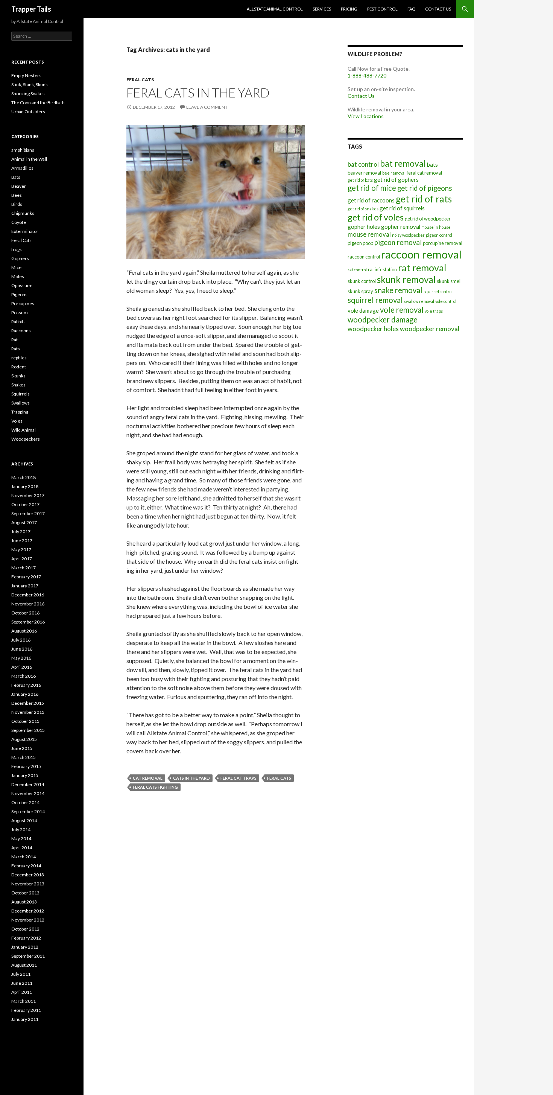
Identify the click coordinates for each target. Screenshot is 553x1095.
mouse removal (369, 234)
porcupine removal (442, 243)
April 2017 (21, 558)
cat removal (148, 778)
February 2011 (26, 1010)
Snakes (18, 385)
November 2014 (27, 793)
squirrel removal (375, 299)
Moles (17, 276)
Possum (19, 312)
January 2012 (24, 947)
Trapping (19, 412)
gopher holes (364, 226)
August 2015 (24, 739)
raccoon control (364, 257)
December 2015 (27, 703)
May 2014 (21, 838)
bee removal (394, 172)
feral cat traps (238, 778)
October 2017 (25, 504)
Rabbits (18, 321)
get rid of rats (424, 198)
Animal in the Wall (29, 159)
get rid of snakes (363, 208)
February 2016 (26, 685)
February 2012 (26, 938)
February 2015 (26, 766)
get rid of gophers (396, 179)
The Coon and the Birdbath (38, 102)
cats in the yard (191, 778)
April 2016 (21, 667)
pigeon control (439, 235)
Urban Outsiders (28, 111)
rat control (357, 269)
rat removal (422, 267)
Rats (15, 348)
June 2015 (21, 748)
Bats (15, 177)
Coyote (18, 222)
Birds (16, 204)
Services (322, 8)
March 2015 (23, 757)
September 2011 (28, 956)
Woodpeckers (25, 439)
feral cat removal (424, 173)
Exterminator (24, 231)
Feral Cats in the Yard (198, 92)
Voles (17, 421)
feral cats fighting (155, 787)
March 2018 (23, 477)
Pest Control (382, 8)
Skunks (18, 376)
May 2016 (21, 658)
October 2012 (25, 929)
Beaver (18, 186)
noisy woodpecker (408, 235)
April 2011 (21, 992)
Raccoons (21, 330)
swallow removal (419, 301)
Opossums (22, 285)
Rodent (18, 367)
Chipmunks (22, 213)
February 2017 (26, 576)
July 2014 (20, 829)
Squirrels (20, 394)
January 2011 (24, 1019)
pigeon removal (398, 242)
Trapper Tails (31, 9)
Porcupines (22, 303)
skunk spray (360, 291)
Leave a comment (207, 107)
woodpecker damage (383, 319)
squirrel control (438, 291)
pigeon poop (360, 243)
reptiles (19, 357)
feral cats (279, 778)
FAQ (411, 8)
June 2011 (21, 983)
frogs (16, 249)
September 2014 (28, 811)
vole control (445, 301)
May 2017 (21, 549)
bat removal (403, 163)
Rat (14, 339)
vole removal (402, 309)
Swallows (20, 403)
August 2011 (24, 965)
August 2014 (24, 820)
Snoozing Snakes (28, 93)
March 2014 (23, 856)
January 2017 (24, 586)
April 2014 (21, 847)
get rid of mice (372, 187)
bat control (363, 164)
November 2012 (27, 920)
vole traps (434, 311)
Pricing (349, 8)
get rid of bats (360, 180)
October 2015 (25, 721)
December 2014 (27, 784)
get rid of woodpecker (428, 219)
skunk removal (406, 279)
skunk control (362, 281)
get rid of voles (376, 217)
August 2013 (24, 902)
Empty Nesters (26, 75)
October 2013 (25, 893)
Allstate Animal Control (275, 8)
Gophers (20, 258)
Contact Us (438, 8)
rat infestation (382, 269)
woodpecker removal (429, 329)
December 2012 (27, 911)
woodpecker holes (373, 329)
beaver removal (364, 173)
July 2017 (20, 531)
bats (432, 164)
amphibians (22, 150)
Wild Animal (23, 430)
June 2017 (21, 540)
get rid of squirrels (402, 208)
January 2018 (24, 486)
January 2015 (24, 775)
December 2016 (27, 595)
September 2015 (28, 730)
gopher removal (400, 226)
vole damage (363, 310)
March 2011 (23, 1001)
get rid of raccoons (371, 200)
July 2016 (20, 640)
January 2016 (24, 694)
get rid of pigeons (424, 188)
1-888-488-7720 (367, 75)
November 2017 (27, 495)
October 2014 (25, 802)
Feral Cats (140, 79)
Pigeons (19, 294)
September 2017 (28, 513)
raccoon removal (421, 254)
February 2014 (26, 865)
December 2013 (27, 875)
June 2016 (21, 649)
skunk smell (449, 281)
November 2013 (27, 884)
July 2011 (20, 974)
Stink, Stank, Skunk (29, 84)
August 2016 (24, 631)
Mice (16, 267)
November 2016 (27, 604)
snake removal (398, 290)
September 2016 (28, 622)
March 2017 (23, 567)
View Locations (366, 116)
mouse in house (436, 227)
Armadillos (22, 168)
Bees (16, 195)
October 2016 (25, 613)
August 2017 (24, 522)
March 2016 (23, 676)
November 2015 (27, 712)
